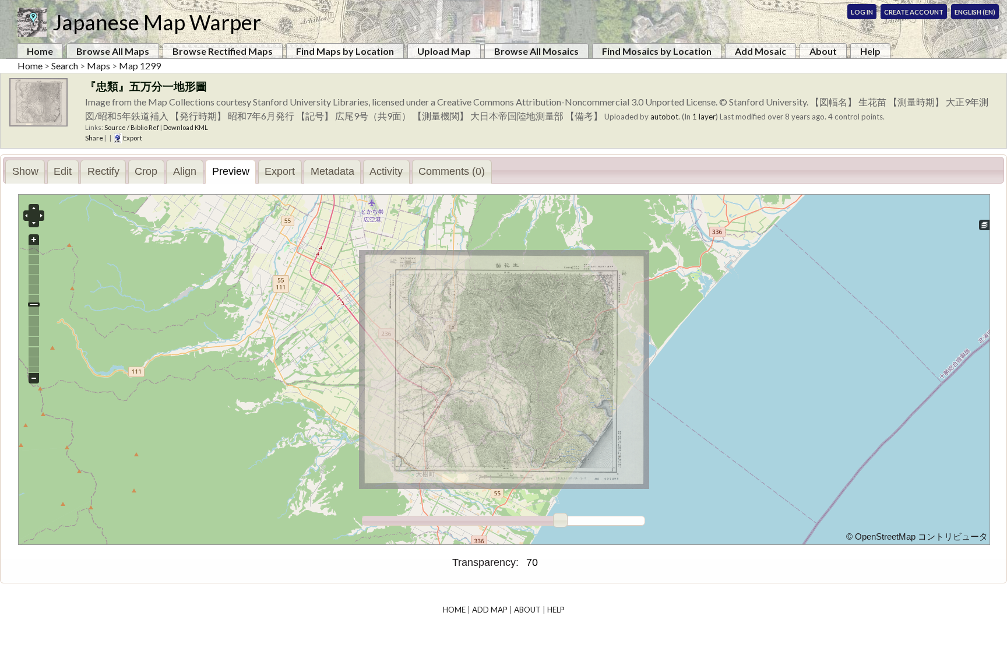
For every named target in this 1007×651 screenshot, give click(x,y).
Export (132, 138)
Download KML (185, 127)
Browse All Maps (112, 51)
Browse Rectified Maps (222, 51)
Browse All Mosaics (536, 51)
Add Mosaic (760, 51)
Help (870, 51)
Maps (98, 65)
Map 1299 (140, 65)
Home (40, 51)
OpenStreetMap (885, 536)
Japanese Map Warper (156, 22)
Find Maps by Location (345, 51)
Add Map (490, 609)
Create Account (913, 12)
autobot (664, 116)
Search (64, 65)
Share (94, 137)
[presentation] (25, 172)
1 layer (704, 116)
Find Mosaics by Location (657, 51)
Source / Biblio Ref (131, 127)
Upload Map (444, 51)
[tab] (25, 172)
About (823, 51)
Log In (862, 12)
